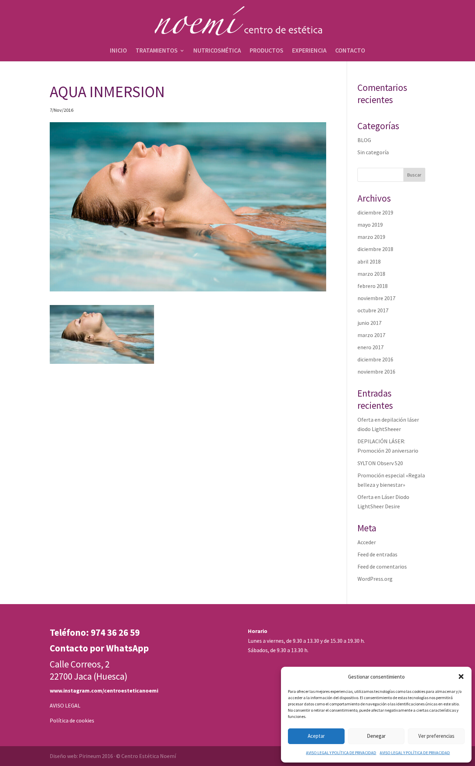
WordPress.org (375, 578)
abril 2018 (369, 261)
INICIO (118, 51)
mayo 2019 (370, 224)
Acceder (366, 542)
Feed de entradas (377, 554)
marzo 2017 (371, 334)
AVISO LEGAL (65, 705)
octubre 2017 (372, 310)
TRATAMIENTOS (157, 51)
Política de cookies (72, 720)
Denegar (376, 736)
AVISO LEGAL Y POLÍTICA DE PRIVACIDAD (341, 752)
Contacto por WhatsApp (99, 648)
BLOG (364, 139)
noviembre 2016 (376, 371)
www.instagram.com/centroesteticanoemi (104, 690)
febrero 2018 (372, 285)
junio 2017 (369, 322)
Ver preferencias (436, 736)
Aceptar (316, 736)
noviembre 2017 (376, 298)
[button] (461, 676)
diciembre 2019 (375, 212)
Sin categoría (373, 152)
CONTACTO (350, 51)
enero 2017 (370, 347)
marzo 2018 (371, 273)
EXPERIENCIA (309, 51)
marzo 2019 (371, 236)
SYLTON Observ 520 (380, 463)
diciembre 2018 (375, 248)
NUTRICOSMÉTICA (217, 51)
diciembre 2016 (375, 359)
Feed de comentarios (382, 566)
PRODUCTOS (266, 51)
